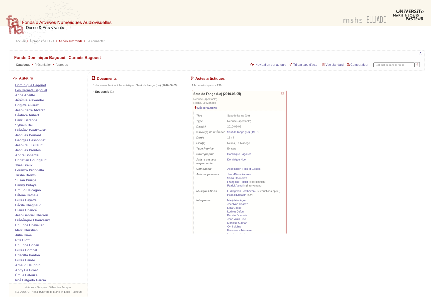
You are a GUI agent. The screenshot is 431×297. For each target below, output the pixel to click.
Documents (107, 78)
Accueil (21, 41)
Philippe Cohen (27, 245)
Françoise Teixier (237, 181)
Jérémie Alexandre (29, 100)
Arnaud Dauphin (27, 265)
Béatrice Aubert (27, 115)
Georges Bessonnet (30, 140)
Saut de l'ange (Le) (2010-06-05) (217, 94)
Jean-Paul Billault (28, 145)
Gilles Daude (25, 260)
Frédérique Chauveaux (32, 220)
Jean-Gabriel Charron (31, 215)
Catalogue (23, 64)
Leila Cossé (234, 207)
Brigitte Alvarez (27, 105)
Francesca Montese (239, 230)
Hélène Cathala (26, 195)
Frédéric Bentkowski (31, 130)
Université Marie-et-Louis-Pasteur (60, 291)
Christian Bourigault (30, 160)
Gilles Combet (26, 250)
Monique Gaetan (237, 222)
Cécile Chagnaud (28, 205)
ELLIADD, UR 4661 (26, 291)
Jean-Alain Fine (236, 219)
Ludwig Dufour (236, 211)
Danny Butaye (25, 185)
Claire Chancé (26, 210)
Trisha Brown (25, 175)
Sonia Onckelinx (237, 178)
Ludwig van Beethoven (241, 191)
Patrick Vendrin (236, 185)
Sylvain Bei (24, 125)
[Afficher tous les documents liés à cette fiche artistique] (283, 93)
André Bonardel (27, 155)
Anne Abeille (25, 95)
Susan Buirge (25, 180)
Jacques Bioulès (28, 150)
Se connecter (96, 41)
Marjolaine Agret (236, 200)
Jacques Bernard (28, 135)
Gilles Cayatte (25, 200)
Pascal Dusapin (236, 194)
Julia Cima (23, 235)
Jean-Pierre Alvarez (30, 110)
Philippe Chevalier (29, 225)
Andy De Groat (26, 270)
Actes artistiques (210, 78)
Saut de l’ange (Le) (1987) (243, 132)
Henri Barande (26, 120)
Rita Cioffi (22, 240)
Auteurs (26, 78)
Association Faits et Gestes (244, 168)
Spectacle (104, 92)
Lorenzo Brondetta (29, 170)
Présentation (43, 64)
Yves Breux (23, 165)
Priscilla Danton (27, 255)
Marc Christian (26, 230)
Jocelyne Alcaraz (237, 204)
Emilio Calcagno (28, 190)
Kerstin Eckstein (237, 215)
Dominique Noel (236, 159)
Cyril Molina (234, 226)
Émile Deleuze (26, 275)
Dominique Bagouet (239, 154)
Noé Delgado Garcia (30, 280)
